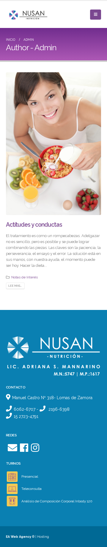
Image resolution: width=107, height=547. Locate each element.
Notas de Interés (24, 277)
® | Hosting (27, 536)
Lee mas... (15, 285)
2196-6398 (59, 409)
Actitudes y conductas (34, 224)
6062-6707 (24, 409)
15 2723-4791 (26, 416)
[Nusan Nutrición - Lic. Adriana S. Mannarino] (22, 14)
